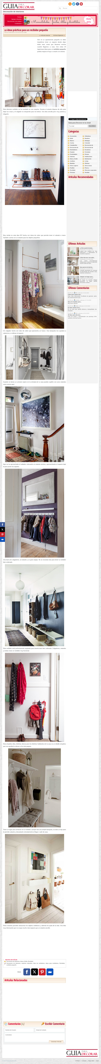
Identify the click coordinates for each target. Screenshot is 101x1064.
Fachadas (87, 152)
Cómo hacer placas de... (74, 294)
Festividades (73, 154)
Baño (71, 138)
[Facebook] (26, 971)
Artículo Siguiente (58, 35)
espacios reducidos (27, 963)
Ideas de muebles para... (74, 302)
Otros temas (88, 165)
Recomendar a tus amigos (14, 21)
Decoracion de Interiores (13, 961)
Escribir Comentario (55, 1024)
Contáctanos (18, 23)
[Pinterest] (42, 971)
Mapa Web (91, 1061)
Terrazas (72, 172)
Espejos (72, 152)
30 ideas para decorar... (74, 315)
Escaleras (88, 149)
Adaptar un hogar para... (87, 276)
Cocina (72, 143)
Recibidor (30, 961)
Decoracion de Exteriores (89, 146)
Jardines (72, 161)
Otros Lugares (74, 165)
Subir (97, 1061)
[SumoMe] (49, 971)
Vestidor (87, 172)
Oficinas (87, 163)
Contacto (84, 1061)
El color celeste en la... (74, 307)
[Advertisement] (19, 52)
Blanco (72, 140)
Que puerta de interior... (86, 267)
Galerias (72, 156)
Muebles (72, 163)
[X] (34, 971)
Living (86, 161)
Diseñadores (73, 149)
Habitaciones (88, 156)
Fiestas (87, 154)
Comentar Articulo (56, 1041)
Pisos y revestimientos (89, 168)
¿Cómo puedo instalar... (86, 248)
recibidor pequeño (11, 965)
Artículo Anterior (45, 35)
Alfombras (88, 136)
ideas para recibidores (52, 963)
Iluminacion (88, 159)
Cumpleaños (73, 145)
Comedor (87, 143)
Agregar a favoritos (16, 19)
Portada (19, 17)
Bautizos (87, 138)
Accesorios (73, 136)
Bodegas (87, 140)
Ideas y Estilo (23, 961)
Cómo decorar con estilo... (87, 257)
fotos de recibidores (39, 963)
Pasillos (72, 168)
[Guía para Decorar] (19, 6)
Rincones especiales (91, 170)
